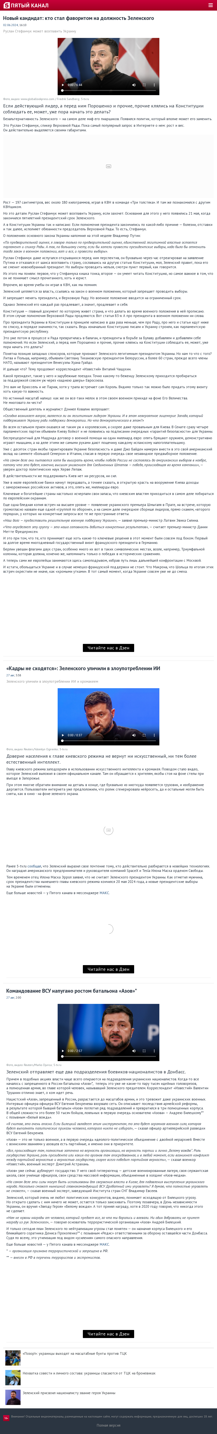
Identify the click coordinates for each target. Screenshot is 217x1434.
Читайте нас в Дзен (108, 648)
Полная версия (108, 1425)
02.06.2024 (10, 25)
